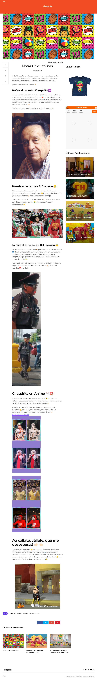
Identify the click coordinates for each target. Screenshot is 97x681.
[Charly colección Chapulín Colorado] (80, 233)
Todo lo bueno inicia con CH (79, 218)
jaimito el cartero (34, 613)
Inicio (4, 676)
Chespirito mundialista (77, 196)
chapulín (12, 613)
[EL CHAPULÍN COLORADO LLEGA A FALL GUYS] (36, 641)
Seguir (94, 111)
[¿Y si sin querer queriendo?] (80, 167)
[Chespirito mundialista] (80, 189)
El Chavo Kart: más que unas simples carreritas (59, 651)
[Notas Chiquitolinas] (13, 641)
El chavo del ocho (22, 613)
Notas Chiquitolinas (10, 650)
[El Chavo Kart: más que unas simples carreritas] (60, 641)
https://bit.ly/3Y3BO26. (20, 414)
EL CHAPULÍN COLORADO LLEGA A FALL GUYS (34, 651)
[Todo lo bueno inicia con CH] (80, 211)
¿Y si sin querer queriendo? (79, 174)
